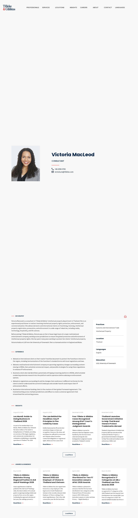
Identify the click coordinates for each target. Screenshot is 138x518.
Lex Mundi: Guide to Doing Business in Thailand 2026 (22, 418)
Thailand (99, 342)
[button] (47, 7)
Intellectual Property (103, 331)
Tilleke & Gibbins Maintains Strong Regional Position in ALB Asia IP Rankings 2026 (24, 479)
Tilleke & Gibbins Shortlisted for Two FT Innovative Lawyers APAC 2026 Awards (82, 479)
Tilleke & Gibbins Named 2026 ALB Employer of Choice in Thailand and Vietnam (53, 479)
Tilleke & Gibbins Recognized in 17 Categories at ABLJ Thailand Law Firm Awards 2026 (111, 480)
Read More (17, 444)
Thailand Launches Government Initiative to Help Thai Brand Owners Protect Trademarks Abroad (112, 421)
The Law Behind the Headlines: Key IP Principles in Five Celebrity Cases (52, 420)
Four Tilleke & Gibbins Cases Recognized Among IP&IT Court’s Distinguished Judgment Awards (82, 421)
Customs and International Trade (107, 328)
